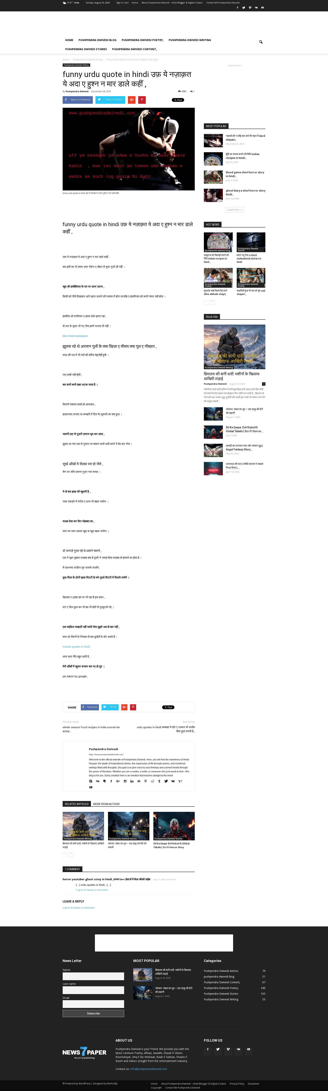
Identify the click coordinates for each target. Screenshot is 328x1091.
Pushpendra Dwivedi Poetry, (142, 40)
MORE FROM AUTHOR (106, 804)
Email (66, 998)
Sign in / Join (122, 2)
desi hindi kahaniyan (75, 336)
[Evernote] (106, 781)
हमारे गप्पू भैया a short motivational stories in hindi (249, 258)
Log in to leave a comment (92, 889)
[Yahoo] (181, 781)
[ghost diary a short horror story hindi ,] (213, 195)
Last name (69, 984)
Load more (233, 209)
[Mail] (140, 781)
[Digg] (99, 781)
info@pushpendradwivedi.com (148, 1069)
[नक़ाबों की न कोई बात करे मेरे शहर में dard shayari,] (213, 140)
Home (135, 2)
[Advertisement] (196, 25)
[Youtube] (262, 8)
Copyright (156, 1087)
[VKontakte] (256, 8)
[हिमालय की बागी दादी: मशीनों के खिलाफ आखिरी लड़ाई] (83, 826)
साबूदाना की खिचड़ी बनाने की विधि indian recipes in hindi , (216, 258)
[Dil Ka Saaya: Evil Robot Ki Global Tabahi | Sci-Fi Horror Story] (174, 826)
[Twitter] (244, 8)
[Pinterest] (147, 781)
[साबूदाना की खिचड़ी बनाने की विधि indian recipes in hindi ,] (218, 242)
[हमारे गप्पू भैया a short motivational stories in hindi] (251, 242)
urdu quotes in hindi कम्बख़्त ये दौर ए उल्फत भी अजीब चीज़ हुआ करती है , (166, 729)
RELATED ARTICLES (77, 804)
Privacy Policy (237, 1083)
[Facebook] (237, 8)
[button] (260, 44)
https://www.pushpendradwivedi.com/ (106, 754)
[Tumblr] (161, 781)
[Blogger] (92, 781)
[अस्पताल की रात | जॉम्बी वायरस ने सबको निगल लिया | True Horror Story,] (213, 468)
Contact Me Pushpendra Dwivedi (223, 2)
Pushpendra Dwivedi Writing (190, 40)
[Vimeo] (250, 8)
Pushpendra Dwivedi (77, 91)
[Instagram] (126, 781)
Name (66, 970)
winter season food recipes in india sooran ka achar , (91, 729)
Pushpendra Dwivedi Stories (86, 49)
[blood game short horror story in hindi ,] (213, 177)
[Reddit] (154, 781)
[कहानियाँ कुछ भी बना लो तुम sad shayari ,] (251, 278)
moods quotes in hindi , (77, 646)
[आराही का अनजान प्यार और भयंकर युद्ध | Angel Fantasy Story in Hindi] (213, 450)
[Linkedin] (133, 781)
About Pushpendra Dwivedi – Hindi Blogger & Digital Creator (172, 2)
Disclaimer (253, 1083)
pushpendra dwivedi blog (97, 40)
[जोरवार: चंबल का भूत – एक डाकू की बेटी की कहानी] (128, 826)
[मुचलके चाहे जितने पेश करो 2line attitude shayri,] (218, 278)
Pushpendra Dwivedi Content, (134, 49)
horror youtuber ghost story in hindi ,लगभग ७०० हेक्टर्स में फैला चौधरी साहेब (106, 879)
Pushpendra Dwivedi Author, (221, 971)
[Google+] (119, 781)
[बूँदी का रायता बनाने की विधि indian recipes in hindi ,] (213, 159)
